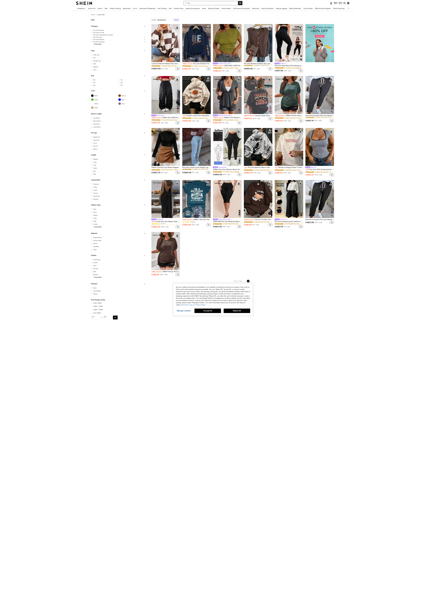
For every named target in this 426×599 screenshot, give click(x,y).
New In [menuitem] (100, 8)
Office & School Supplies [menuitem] (323, 8)
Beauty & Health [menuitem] (213, 8)
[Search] (240, 3)
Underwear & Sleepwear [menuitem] (147, 8)
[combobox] (160, 20)
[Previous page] (245, 281)
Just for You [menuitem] (92, 8)
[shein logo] (84, 3)
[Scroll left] (346, 8)
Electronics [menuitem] (255, 8)
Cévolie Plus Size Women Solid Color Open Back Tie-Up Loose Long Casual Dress (166, 221)
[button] (344, 3)
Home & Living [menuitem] (178, 8)
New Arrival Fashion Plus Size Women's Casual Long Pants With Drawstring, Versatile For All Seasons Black (319, 219)
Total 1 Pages (238, 281)
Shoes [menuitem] (204, 8)
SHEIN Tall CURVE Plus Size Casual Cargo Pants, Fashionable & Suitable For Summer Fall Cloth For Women (166, 117)
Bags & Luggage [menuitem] (281, 8)
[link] (335, 3)
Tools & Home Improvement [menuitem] (342, 8)
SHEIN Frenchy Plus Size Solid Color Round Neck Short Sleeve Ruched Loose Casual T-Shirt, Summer (166, 271)
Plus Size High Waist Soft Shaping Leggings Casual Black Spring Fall (289, 65)
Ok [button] (115, 317)
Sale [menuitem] (106, 8)
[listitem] (166, 48)
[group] (118, 30)
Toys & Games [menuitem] (308, 8)
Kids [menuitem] (170, 8)
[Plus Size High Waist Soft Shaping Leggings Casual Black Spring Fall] (289, 43)
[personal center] (331, 3)
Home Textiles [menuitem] (226, 8)
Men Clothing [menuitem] (162, 8)
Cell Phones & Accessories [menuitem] (241, 8)
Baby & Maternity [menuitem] (295, 8)
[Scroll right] (348, 8)
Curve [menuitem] (135, 8)
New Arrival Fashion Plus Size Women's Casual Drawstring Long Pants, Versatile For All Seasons (319, 115)
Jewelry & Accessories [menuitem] (193, 8)
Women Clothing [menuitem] (115, 8)
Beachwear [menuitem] (127, 8)
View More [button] (98, 44)
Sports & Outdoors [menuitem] (267, 8)
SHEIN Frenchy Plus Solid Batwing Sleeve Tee (289, 115)
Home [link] (93, 15)
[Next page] (250, 281)
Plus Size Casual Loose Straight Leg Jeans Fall (196, 167)
